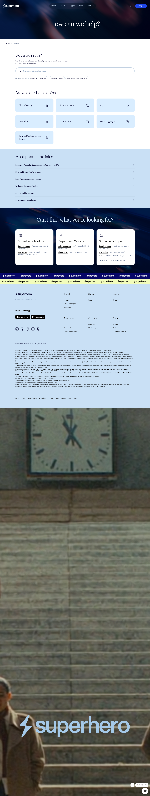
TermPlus (67, 307)
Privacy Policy (20, 398)
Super (63, 6)
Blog (65, 324)
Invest (53, 6)
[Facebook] (33, 329)
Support (115, 324)
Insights (80, 6)
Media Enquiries (94, 328)
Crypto (72, 6)
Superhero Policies (119, 331)
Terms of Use (32, 398)
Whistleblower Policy (46, 398)
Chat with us (22, 252)
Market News (68, 328)
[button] (130, 6)
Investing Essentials (71, 331)
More (89, 6)
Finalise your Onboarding (38, 78)
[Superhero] (32, 294)
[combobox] (78, 71)
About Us (91, 324)
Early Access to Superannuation (77, 78)
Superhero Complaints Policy (66, 398)
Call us (101, 256)
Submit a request (24, 246)
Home (7, 43)
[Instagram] (27, 329)
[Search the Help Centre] (19, 71)
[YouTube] (38, 329)
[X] (22, 329)
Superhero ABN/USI (57, 78)
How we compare (70, 304)
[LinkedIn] (17, 329)
